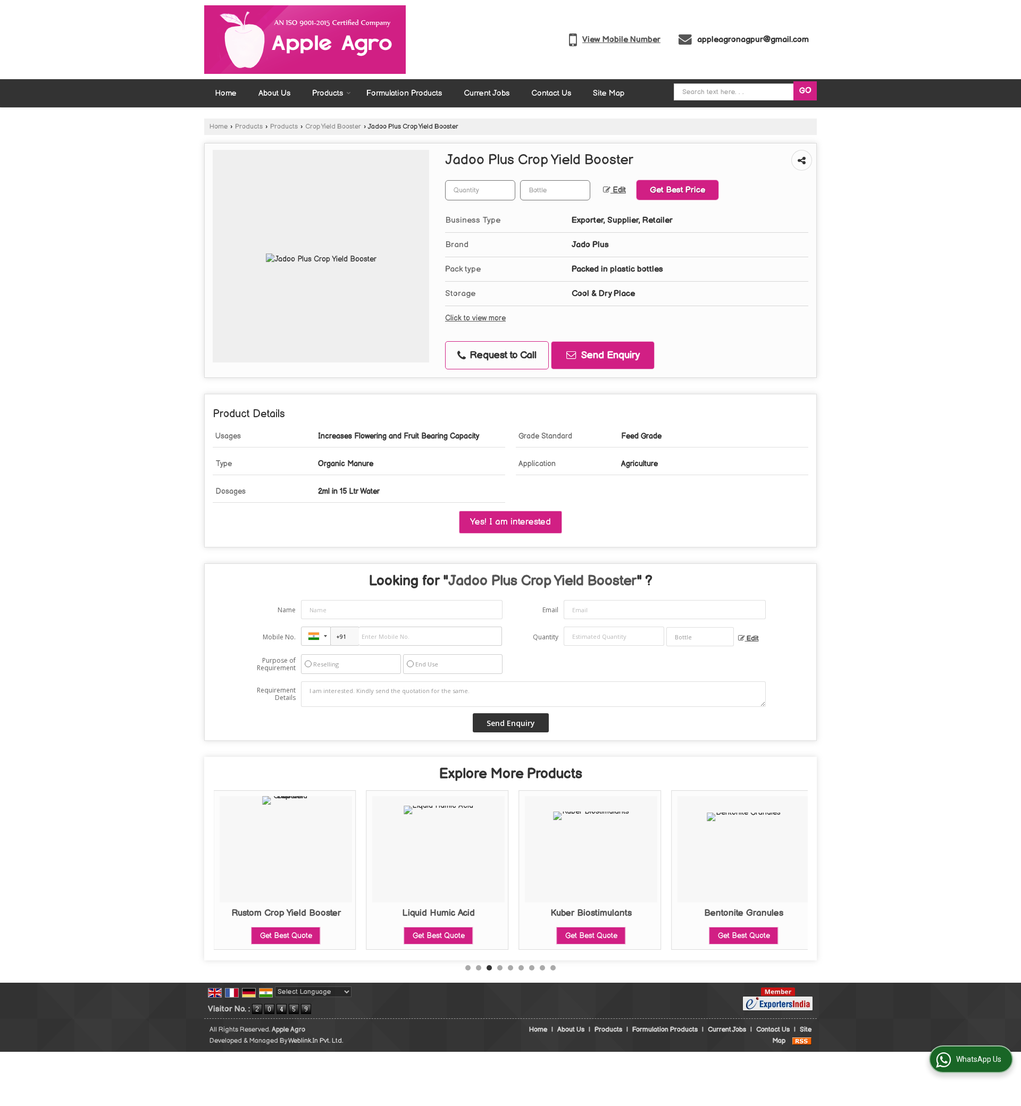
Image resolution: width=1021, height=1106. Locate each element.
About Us (274, 93)
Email (550, 609)
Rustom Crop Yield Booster (286, 913)
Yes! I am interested (510, 522)
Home (226, 93)
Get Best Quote (286, 935)
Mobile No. (279, 636)
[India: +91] (316, 636)
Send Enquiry (609, 355)
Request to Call (502, 355)
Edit (618, 190)
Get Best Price (677, 190)
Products (327, 93)
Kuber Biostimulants (591, 913)
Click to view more (475, 318)
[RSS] (801, 1041)
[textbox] (555, 190)
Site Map (608, 93)
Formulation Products (404, 93)
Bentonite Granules (743, 913)
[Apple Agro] (305, 39)
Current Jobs (486, 93)
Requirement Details (276, 694)
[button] (621, 40)
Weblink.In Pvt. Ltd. (315, 1041)
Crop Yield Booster (333, 127)
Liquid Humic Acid (438, 913)
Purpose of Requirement (276, 664)
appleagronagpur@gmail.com (753, 40)
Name (287, 609)
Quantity (545, 636)
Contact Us (551, 93)
